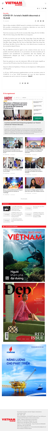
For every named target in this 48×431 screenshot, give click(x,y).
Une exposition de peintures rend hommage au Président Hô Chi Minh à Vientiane (33, 171)
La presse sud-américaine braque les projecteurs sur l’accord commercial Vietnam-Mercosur (22, 123)
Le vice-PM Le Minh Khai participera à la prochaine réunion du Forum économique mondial (16, 208)
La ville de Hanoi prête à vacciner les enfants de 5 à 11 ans (17, 220)
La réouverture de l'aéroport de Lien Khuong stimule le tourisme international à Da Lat (13, 151)
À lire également (9, 93)
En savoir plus (24, 198)
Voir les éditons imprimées (11, 226)
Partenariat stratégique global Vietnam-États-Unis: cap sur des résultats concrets (34, 190)
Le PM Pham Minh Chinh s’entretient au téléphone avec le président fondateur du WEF (38, 214)
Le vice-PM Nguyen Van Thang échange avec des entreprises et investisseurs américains (34, 151)
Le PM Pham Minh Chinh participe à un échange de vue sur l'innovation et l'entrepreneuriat (16, 214)
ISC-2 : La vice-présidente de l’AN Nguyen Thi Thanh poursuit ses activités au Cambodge (13, 191)
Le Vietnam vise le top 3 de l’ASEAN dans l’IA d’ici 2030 (12, 170)
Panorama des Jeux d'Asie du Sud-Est (38, 207)
